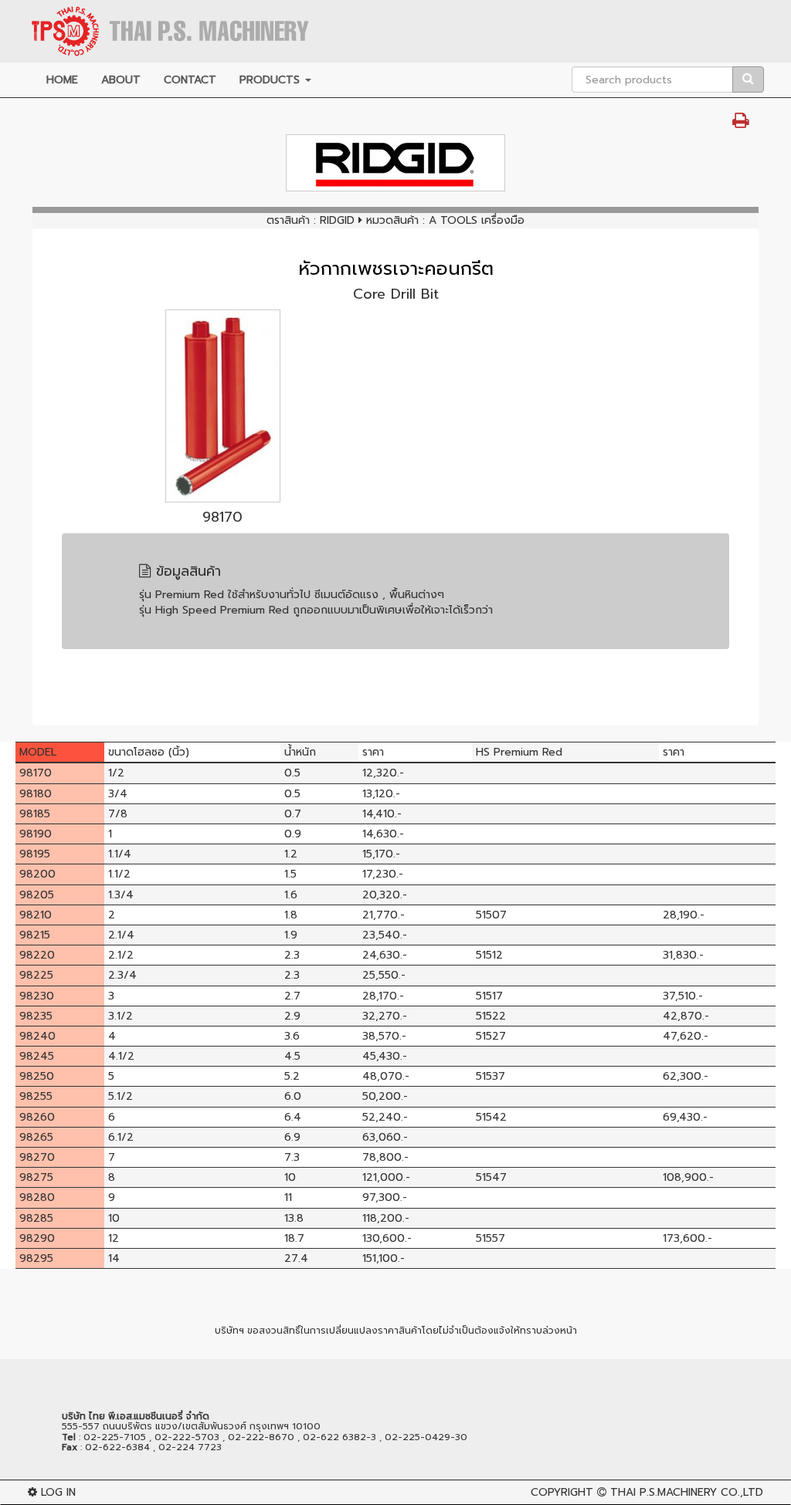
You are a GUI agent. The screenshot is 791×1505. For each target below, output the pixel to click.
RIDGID (337, 220)
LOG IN (56, 1492)
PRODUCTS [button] (271, 80)
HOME (62, 80)
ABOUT (121, 80)
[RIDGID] (395, 162)
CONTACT (190, 80)
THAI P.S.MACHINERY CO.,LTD (686, 1492)
